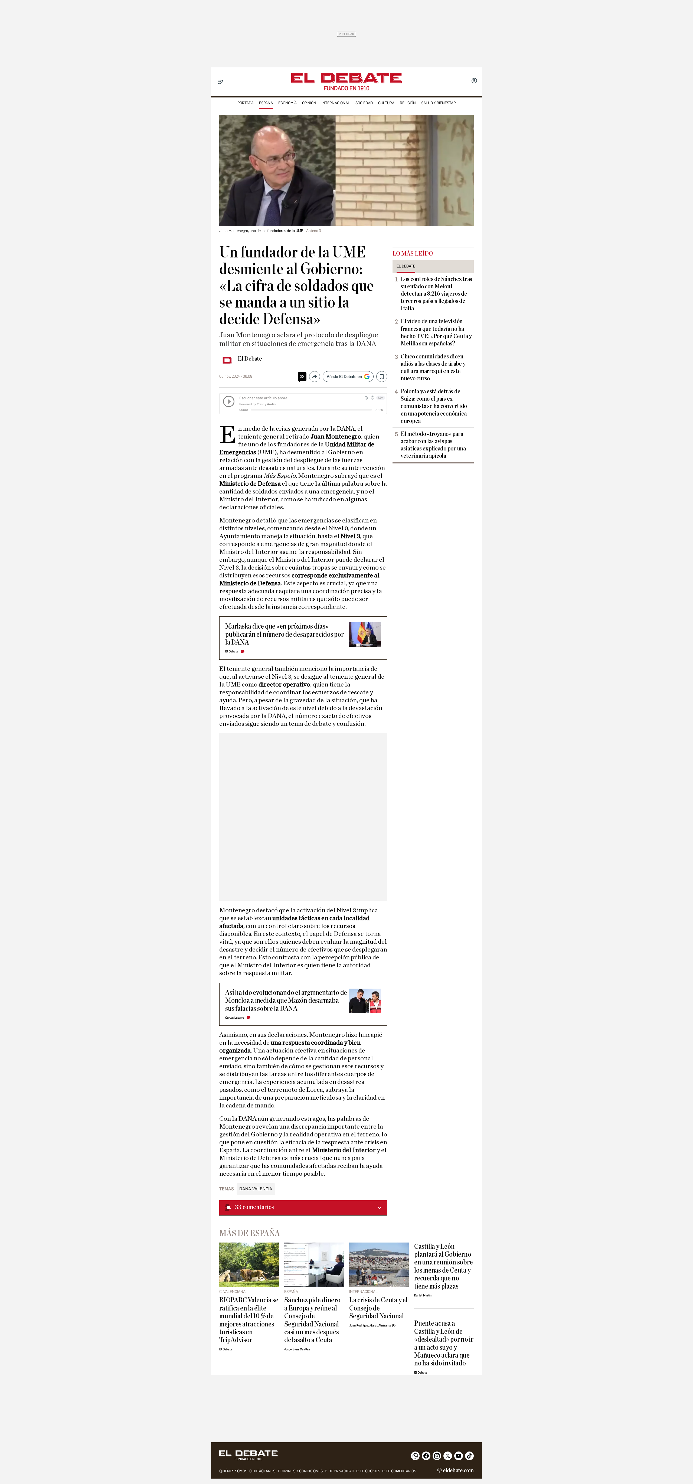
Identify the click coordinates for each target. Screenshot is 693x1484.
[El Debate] (346, 78)
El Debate (250, 358)
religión (408, 103)
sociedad (364, 103)
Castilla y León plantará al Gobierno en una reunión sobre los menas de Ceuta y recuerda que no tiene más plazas (443, 1266)
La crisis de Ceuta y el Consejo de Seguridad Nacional (378, 1308)
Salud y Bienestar (438, 103)
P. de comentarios (399, 1471)
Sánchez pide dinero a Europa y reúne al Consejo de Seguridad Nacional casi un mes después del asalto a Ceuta (312, 1320)
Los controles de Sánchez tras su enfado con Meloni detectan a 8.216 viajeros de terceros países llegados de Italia (436, 294)
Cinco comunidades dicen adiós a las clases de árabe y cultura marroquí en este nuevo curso (433, 367)
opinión (309, 103)
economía (287, 103)
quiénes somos (233, 1471)
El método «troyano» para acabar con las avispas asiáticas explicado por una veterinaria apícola (433, 445)
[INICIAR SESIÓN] (474, 81)
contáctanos (262, 1471)
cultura (386, 103)
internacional (336, 103)
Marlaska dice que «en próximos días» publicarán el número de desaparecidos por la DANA (284, 634)
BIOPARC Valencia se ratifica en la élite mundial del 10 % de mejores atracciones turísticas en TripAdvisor (248, 1320)
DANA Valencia (255, 1188)
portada (245, 103)
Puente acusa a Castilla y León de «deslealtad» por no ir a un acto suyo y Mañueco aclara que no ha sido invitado (443, 1343)
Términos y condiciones (300, 1471)
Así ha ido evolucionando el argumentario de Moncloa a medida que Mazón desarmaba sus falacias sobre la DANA (286, 1000)
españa (266, 103)
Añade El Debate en (344, 376)
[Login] (474, 81)
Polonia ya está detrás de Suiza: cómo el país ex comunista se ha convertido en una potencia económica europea (434, 406)
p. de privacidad (339, 1471)
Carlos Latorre (234, 1017)
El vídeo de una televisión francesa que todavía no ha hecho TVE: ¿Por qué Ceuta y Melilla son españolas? (436, 332)
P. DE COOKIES (368, 1471)
